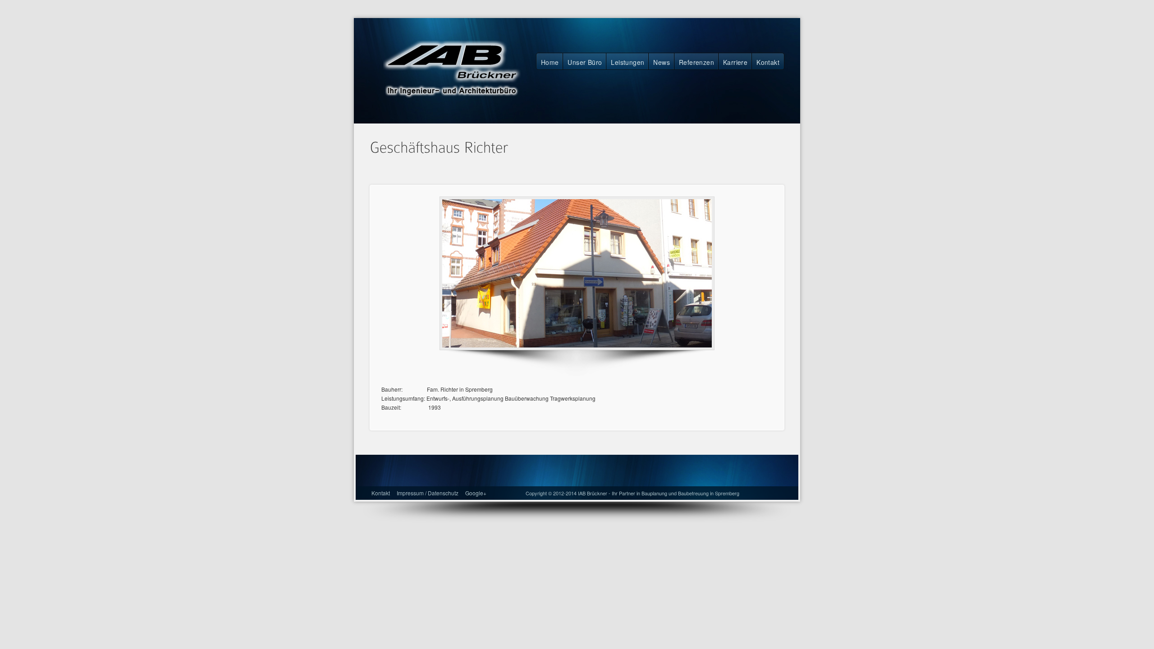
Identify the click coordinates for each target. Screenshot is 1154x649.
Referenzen (696, 62)
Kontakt (767, 62)
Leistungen (627, 62)
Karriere (735, 62)
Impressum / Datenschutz (427, 493)
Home (550, 62)
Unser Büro (585, 62)
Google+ (475, 493)
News (661, 62)
